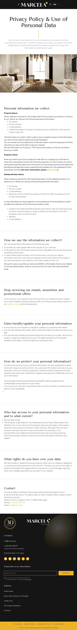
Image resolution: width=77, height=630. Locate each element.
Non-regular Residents (12, 606)
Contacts (7, 610)
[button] (50, 4)
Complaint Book (58, 624)
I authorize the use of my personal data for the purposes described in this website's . (19, 578)
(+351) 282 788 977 (11, 546)
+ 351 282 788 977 (17, 503)
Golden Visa (8, 601)
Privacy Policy (28, 579)
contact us (53, 260)
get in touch (52, 170)
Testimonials (8, 591)
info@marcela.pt (13, 304)
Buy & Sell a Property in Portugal (16, 596)
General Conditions (30, 624)
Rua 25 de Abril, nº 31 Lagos (14, 553)
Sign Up (66, 573)
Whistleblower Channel (44, 624)
